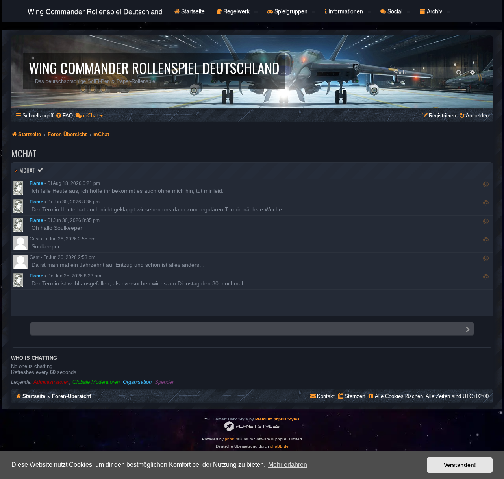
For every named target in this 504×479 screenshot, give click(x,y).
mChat (27, 170)
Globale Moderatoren (96, 382)
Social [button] (395, 11)
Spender (164, 382)
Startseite (192, 11)
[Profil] (20, 188)
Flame (36, 183)
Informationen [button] (346, 11)
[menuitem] (64, 115)
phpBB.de (279, 446)
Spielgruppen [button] (291, 11)
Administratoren (51, 382)
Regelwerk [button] (236, 11)
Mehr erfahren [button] (287, 464)
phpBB (231, 439)
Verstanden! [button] (460, 465)
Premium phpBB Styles (277, 419)
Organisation (137, 382)
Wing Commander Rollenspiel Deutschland (95, 11)
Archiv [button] (434, 11)
